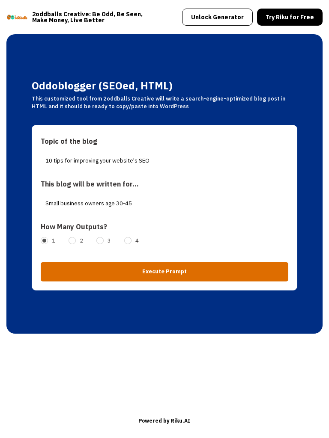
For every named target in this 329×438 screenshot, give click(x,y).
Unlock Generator (217, 17)
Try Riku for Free (290, 17)
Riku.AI (180, 420)
